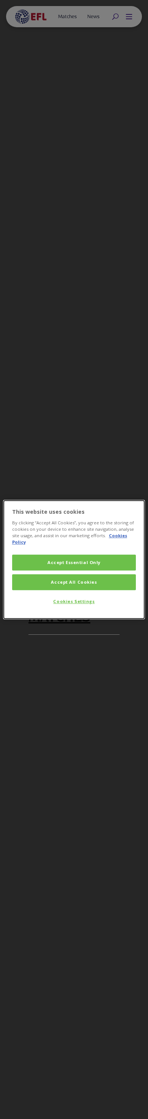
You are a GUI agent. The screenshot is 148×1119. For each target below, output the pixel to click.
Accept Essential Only (74, 562)
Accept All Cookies (74, 582)
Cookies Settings (73, 601)
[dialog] (74, 559)
